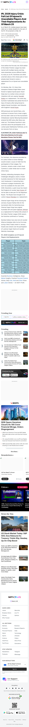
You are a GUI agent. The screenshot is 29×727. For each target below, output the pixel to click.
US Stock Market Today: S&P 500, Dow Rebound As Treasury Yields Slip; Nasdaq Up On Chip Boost (14, 537)
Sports (17, 35)
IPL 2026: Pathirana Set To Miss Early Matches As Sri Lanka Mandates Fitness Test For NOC (14, 135)
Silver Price (18, 640)
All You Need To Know (7, 472)
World (4, 633)
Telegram (17, 651)
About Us (5, 719)
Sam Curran (20, 190)
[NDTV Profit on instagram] (12, 688)
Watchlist (17, 610)
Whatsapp (17, 654)
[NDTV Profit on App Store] (20, 712)
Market (3, 278)
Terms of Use (11, 719)
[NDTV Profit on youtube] (19, 688)
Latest (6, 283)
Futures (4, 615)
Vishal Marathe (10, 35)
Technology (18, 633)
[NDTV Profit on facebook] (6, 688)
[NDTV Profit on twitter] (9, 688)
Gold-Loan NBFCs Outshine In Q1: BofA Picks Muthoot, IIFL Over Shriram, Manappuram (9, 548)
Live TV (17, 613)
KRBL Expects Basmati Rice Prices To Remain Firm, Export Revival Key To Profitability (13, 505)
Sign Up (15, 669)
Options (17, 615)
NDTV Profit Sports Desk (11, 33)
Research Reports (20, 628)
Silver (20, 280)
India (16, 630)
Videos (16, 638)
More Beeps (14, 451)
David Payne (14, 107)
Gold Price (5, 640)
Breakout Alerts (6, 613)
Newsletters (5, 651)
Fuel (11, 280)
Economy (5, 628)
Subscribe (5, 479)
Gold (14, 280)
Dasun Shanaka (11, 197)
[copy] (27, 40)
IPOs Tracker (6, 618)
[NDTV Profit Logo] (14, 596)
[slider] (14, 151)
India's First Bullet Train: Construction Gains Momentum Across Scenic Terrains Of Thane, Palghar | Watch (9, 580)
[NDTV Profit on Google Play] (8, 712)
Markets (4, 625)
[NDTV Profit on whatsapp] (22, 688)
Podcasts (5, 654)
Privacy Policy (18, 719)
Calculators (18, 643)
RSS (14, 721)
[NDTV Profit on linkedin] (16, 688)
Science (4, 638)
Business (10, 276)
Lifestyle (17, 635)
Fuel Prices (5, 643)
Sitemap (24, 719)
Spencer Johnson (22, 209)
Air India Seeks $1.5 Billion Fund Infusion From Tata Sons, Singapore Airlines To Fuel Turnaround (9, 559)
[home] (9, 1)
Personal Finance (22, 278)
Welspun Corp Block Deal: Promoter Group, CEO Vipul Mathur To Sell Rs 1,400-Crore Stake (9, 569)
